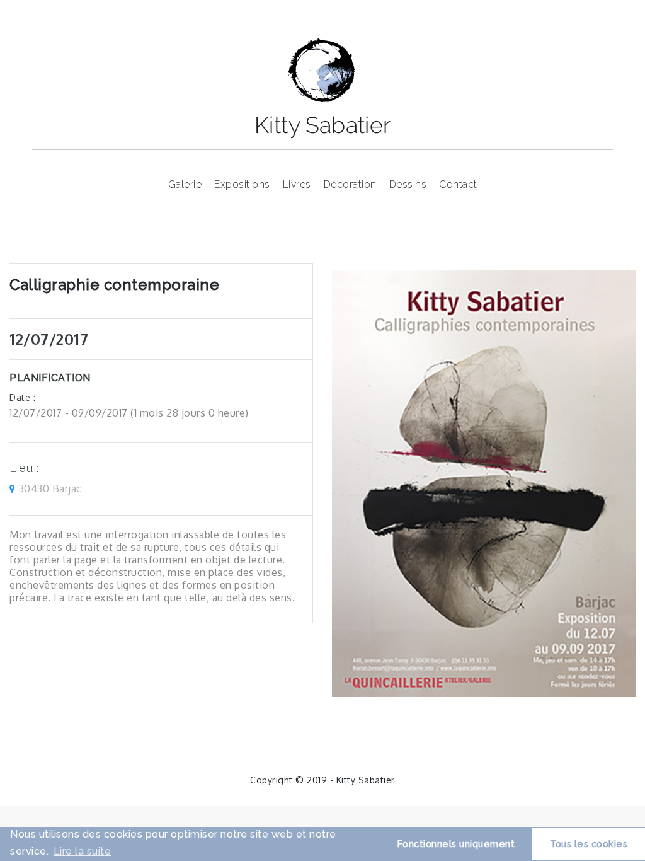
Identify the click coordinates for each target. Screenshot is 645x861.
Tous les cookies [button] (588, 843)
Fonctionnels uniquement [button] (456, 843)
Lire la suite (82, 851)
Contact (458, 184)
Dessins (408, 184)
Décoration (350, 184)
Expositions (242, 184)
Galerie (185, 184)
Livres (297, 184)
